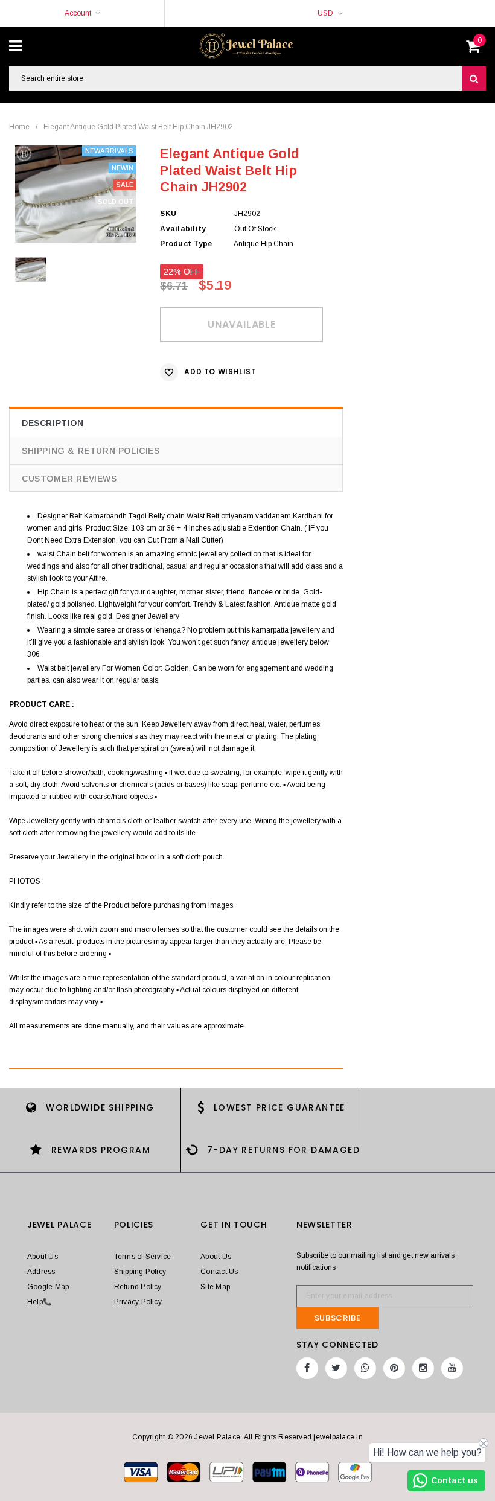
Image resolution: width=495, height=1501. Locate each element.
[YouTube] (452, 1368)
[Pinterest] (394, 1368)
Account (78, 13)
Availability (183, 229)
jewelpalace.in (337, 1437)
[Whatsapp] (365, 1368)
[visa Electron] (184, 1471)
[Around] (354, 1471)
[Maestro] (270, 1471)
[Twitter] (336, 1368)
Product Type (186, 244)
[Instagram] (423, 1368)
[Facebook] (307, 1368)
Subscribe (338, 1318)
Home (19, 127)
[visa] (141, 1471)
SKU (168, 213)
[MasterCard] (227, 1471)
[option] (75, 194)
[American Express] (313, 1471)
